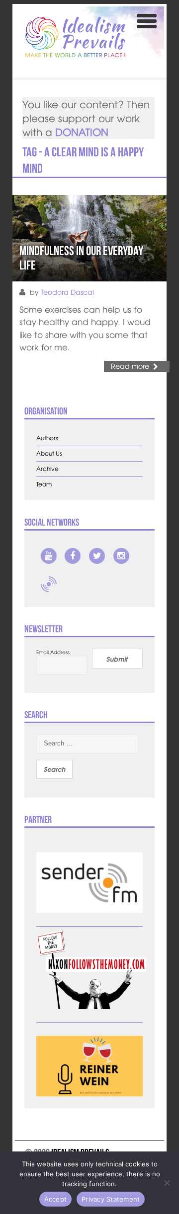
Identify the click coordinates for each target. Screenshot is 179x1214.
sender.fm (49, 584)
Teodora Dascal (67, 292)
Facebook (73, 556)
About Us (49, 453)
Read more (130, 366)
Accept (55, 1199)
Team (44, 484)
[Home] (75, 37)
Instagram (121, 556)
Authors (47, 438)
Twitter (97, 556)
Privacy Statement (111, 1199)
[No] (167, 1183)
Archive (47, 469)
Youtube (49, 556)
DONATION (81, 132)
